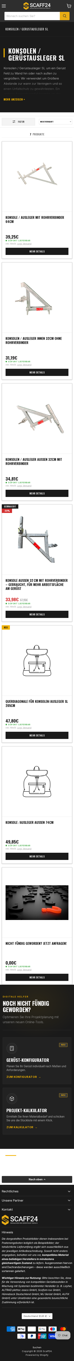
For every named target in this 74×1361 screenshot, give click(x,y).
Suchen (37, 1347)
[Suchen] (65, 16)
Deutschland (35, 1316)
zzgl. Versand (24, 243)
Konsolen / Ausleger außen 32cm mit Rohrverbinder (34, 461)
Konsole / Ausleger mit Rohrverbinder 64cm (35, 219)
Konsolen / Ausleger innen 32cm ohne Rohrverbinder (34, 340)
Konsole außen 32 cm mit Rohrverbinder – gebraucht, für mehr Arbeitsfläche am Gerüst (37, 584)
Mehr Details (37, 251)
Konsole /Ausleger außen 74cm (30, 822)
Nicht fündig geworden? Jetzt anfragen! (36, 943)
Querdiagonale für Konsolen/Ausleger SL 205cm (37, 703)
